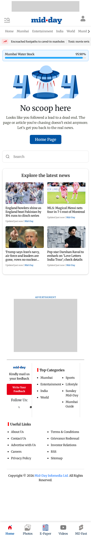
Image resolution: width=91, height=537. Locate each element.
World (44, 397)
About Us (17, 432)
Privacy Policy (21, 458)
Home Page (45, 139)
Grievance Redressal (65, 438)
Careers (16, 452)
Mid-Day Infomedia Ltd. (51, 476)
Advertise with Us (23, 445)
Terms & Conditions (65, 432)
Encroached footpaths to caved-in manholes (38, 41)
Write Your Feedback (19, 389)
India (44, 391)
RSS (53, 452)
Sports (70, 378)
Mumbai (46, 378)
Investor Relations (63, 445)
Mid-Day (29, 221)
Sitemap (57, 458)
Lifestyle (72, 384)
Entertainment (50, 384)
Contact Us (18, 438)
